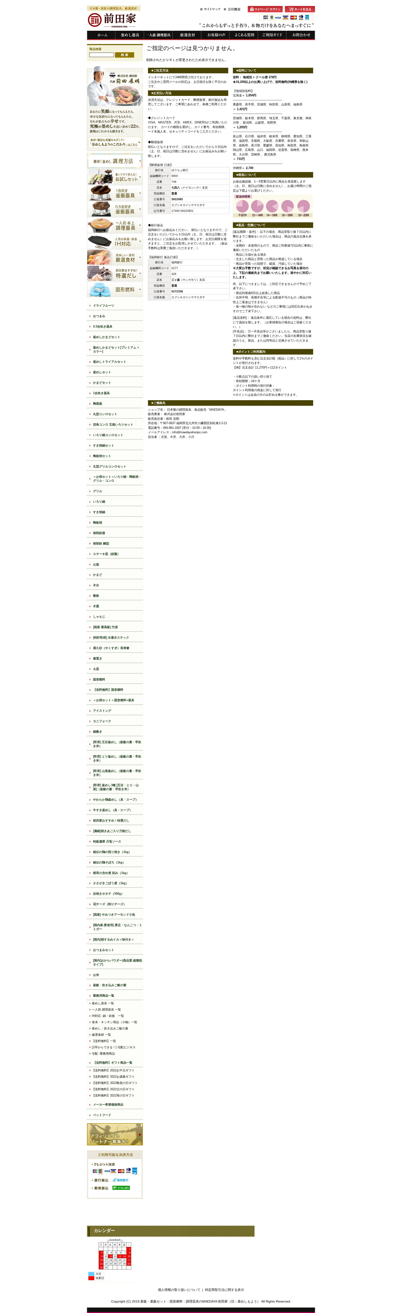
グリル (97, 491)
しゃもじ (99, 616)
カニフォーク (102, 721)
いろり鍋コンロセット (108, 435)
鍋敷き (97, 731)
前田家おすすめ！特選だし (111, 820)
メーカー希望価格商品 (108, 1104)
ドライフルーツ (103, 305)
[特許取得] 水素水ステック (111, 637)
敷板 (96, 595)
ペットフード (102, 1115)
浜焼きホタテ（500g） (108, 893)
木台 (96, 585)
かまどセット (102, 382)
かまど (97, 574)
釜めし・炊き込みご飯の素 (110, 1028)
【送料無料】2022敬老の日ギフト (115, 1083)
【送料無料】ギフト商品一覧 (112, 1062)
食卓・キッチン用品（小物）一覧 (114, 1022)
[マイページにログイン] (266, 11)
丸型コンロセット (105, 414)
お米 (96, 975)
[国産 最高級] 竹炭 (107, 627)
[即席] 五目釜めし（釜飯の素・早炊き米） (117, 744)
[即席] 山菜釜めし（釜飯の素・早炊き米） (117, 773)
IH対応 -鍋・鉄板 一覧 (108, 1016)
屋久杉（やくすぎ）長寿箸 (111, 648)
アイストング (102, 710)
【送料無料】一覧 (104, 1041)
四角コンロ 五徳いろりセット (113, 424)
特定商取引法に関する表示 (224, 1290)
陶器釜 (97, 403)
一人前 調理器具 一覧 (106, 1009)
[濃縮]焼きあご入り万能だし (112, 831)
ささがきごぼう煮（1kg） (110, 883)
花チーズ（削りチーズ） (109, 904)
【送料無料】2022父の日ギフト (113, 1089)
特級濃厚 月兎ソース (107, 841)
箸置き (97, 658)
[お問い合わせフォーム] (301, 39)
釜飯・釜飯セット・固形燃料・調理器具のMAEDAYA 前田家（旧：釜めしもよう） (200, 1301)
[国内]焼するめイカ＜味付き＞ (113, 939)
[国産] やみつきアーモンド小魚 (114, 914)
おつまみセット (103, 950)
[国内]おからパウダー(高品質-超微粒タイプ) (117, 962)
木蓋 (96, 606)
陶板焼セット (102, 456)
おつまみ (99, 316)
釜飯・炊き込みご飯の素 (109, 985)
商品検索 (95, 49)
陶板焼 (97, 522)
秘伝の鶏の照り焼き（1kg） (112, 852)
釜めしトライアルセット (109, 361)
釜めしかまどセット (106, 337)
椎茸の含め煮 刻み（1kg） (111, 873)
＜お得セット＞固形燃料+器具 (113, 700)
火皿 (96, 669)
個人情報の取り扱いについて (179, 1290)
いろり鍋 (99, 501)
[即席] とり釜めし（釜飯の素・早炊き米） (117, 758)
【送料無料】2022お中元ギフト (113, 1070)
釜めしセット (102, 372)
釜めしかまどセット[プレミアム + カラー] (116, 349)
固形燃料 (99, 679)
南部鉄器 (99, 533)
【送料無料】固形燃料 (108, 689)
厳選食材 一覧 (101, 1034)
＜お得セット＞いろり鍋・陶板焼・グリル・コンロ (117, 478)
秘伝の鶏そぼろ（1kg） (109, 862)
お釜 (96, 564)
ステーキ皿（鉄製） (106, 554)
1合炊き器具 (101, 393)
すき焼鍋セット (103, 445)
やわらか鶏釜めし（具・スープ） (115, 799)
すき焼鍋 (99, 512)
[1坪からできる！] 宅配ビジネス (114, 1047)
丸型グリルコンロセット (109, 466)
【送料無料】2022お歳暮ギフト (113, 1076)
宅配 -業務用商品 (103, 1053)
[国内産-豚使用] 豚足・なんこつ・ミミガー (117, 927)
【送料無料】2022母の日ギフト (113, 1095)
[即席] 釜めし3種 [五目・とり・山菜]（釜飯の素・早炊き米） (116, 787)
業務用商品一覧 (103, 995)
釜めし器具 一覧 (103, 1003)
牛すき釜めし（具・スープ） (112, 810)
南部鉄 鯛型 (101, 543)
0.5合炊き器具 (102, 326)
